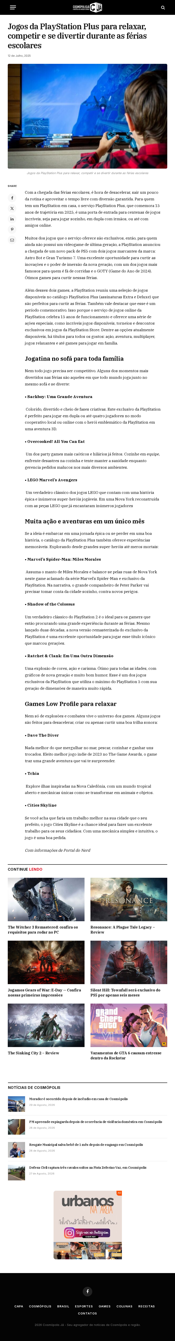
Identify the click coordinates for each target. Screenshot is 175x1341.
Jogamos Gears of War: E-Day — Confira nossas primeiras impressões (44, 992)
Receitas (146, 1306)
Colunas (124, 1306)
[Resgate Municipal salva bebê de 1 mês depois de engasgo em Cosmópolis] (16, 1150)
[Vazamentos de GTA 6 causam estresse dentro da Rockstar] (128, 1025)
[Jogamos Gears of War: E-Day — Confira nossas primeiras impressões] (46, 962)
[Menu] (13, 7)
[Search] (162, 7)
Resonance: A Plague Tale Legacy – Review (122, 929)
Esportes (84, 1306)
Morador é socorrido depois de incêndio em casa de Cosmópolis (78, 1099)
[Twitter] (12, 208)
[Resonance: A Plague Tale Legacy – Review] (128, 899)
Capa (18, 1306)
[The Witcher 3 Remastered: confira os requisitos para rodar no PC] (46, 899)
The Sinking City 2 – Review (33, 1053)
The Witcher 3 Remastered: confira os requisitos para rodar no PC (43, 929)
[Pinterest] (12, 229)
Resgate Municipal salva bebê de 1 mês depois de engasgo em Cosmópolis (86, 1145)
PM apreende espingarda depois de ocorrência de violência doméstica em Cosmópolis (95, 1122)
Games (105, 1306)
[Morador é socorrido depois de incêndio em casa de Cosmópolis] (16, 1104)
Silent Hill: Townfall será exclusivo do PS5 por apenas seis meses (125, 992)
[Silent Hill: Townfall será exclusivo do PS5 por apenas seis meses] (128, 962)
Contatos (87, 1313)
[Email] (12, 240)
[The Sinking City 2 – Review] (46, 1025)
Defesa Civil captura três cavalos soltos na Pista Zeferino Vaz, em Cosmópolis (88, 1168)
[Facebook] (12, 198)
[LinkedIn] (12, 219)
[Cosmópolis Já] (87, 7)
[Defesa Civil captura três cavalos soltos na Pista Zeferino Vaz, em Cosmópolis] (16, 1172)
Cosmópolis (40, 1306)
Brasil (63, 1306)
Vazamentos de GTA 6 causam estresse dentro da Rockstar (126, 1055)
